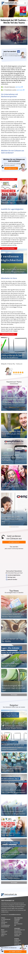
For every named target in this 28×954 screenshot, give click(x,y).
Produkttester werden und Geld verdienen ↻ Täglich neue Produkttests (14, 355)
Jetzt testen (20, 90)
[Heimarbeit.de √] (9, 3)
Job (15, 925)
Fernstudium (17, 943)
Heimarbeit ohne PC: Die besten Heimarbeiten (13, 615)
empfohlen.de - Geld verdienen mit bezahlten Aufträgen (12, 457)
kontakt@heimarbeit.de (15, 914)
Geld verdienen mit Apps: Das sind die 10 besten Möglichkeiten (12, 768)
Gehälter (16, 944)
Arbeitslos (4, 934)
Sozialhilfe (4, 931)
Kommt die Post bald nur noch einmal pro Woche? (13, 432)
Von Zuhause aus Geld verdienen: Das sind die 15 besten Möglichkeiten (13, 399)
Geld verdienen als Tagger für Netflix (13, 640)
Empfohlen (13, 407)
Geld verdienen (21, 407)
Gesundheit (4, 922)
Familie (3, 921)
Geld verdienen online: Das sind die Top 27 (14, 201)
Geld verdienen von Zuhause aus (19, 930)
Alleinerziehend (5, 925)
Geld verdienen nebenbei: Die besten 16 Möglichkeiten (14, 812)
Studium (16, 941)
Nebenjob (23, 39)
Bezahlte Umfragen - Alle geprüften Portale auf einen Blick (13, 854)
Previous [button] (2, 509)
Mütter (3, 924)
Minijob (16, 922)
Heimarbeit (23, 409)
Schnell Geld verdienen (17, 935)
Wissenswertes (5, 926)
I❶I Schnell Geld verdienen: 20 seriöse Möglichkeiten (14, 270)
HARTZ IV (3, 932)
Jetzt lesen (18, 87)
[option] (14, 193)
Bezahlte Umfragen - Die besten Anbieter (13, 664)
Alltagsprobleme (5, 919)
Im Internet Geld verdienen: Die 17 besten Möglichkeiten (14, 791)
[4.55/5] (14, 372)
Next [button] (25, 509)
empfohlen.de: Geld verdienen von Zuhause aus (12, 519)
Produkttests (18, 932)
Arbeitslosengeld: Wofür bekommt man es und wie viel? (13, 688)
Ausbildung (17, 940)
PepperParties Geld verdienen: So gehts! (10, 485)
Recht (2, 935)
